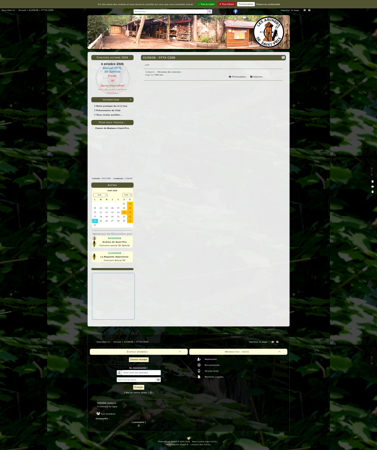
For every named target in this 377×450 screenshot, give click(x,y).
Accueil (22, 10)
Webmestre (210, 359)
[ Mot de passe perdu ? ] (138, 392)
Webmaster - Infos (253, 351)
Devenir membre (138, 359)
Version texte (211, 371)
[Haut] (372, 181)
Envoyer (138, 387)
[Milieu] (372, 186)
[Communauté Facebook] (235, 11)
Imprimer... (258, 77)
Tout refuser (227, 4)
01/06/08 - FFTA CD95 (159, 57)
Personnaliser (246, 4)
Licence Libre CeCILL (200, 445)
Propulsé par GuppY (168, 442)
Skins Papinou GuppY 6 (177, 445)
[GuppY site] (188, 440)
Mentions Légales (214, 377)
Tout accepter (207, 4)
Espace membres (154, 351)
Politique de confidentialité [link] (268, 4)
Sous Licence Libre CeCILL (205, 442)
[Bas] (372, 191)
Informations (117, 99)
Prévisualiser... (240, 77)
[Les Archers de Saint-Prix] (188, 32)
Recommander (212, 365)
